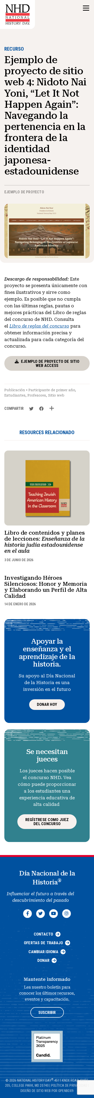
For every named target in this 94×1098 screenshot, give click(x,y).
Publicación (14, 390)
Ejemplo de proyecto (24, 192)
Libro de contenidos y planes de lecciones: (44, 542)
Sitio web (56, 395)
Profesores (36, 395)
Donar (43, 960)
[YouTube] (53, 913)
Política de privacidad (69, 1085)
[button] (86, 8)
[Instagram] (66, 913)
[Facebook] (27, 913)
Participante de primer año (51, 390)
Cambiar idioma (43, 951)
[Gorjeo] (40, 913)
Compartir (14, 408)
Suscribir (47, 1012)
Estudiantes (15, 395)
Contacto (43, 934)
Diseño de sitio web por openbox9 (47, 1091)
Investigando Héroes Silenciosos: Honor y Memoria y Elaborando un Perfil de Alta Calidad (45, 587)
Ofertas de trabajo (43, 942)
